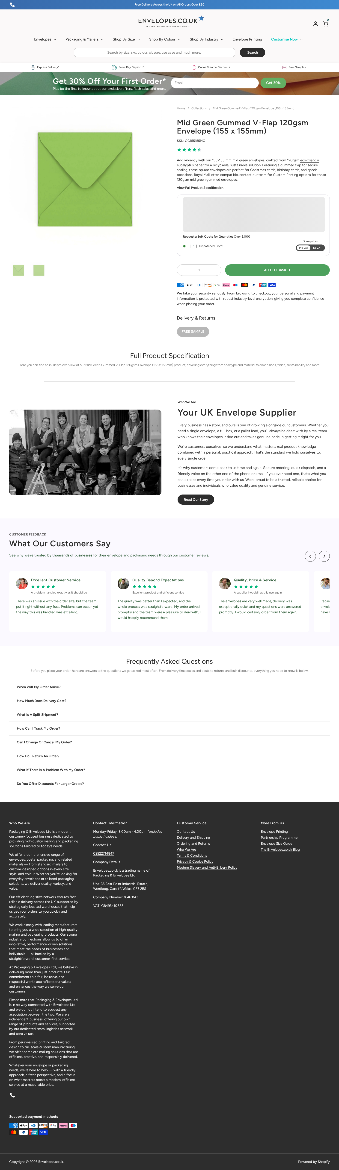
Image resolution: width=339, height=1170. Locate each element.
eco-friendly (309, 160)
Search (252, 52)
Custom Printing (285, 175)
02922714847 (103, 853)
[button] (326, 24)
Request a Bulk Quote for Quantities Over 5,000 (216, 236)
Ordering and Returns (193, 843)
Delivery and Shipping (193, 837)
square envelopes (212, 170)
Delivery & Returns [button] (196, 318)
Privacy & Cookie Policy (195, 861)
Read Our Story (196, 500)
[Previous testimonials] (310, 556)
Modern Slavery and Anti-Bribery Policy (207, 867)
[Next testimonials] (324, 556)
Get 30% (273, 83)
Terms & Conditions (192, 855)
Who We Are (186, 849)
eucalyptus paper (190, 165)
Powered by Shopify (314, 1162)
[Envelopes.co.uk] (169, 21)
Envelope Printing (274, 831)
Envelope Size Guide (276, 843)
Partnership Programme (279, 837)
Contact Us (102, 845)
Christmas (258, 170)
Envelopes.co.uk (50, 1162)
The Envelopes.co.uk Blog (280, 849)
